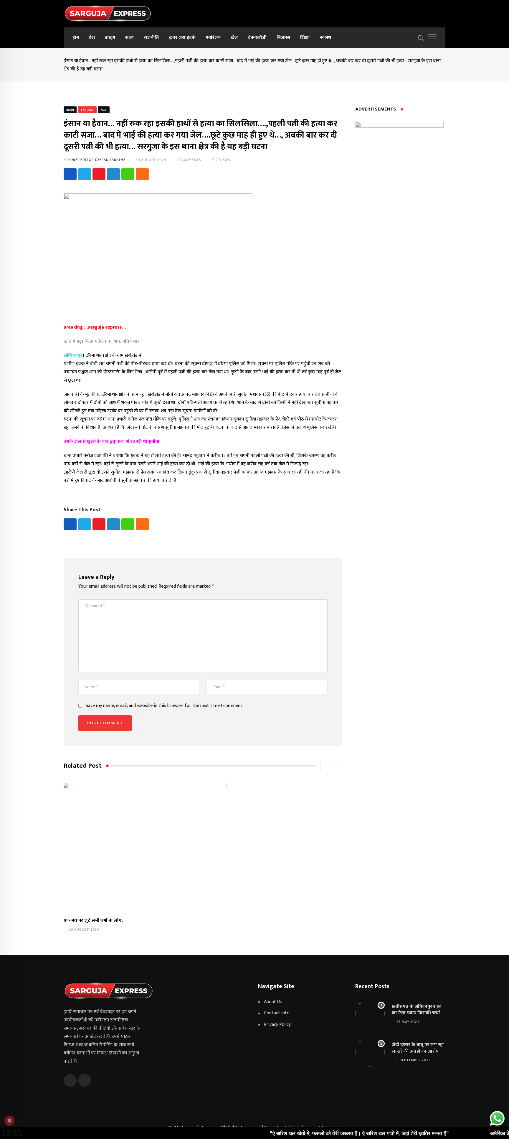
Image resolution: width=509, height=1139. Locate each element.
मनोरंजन (213, 38)
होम (75, 38)
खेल (234, 38)
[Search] (421, 37)
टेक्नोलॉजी (257, 38)
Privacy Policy (277, 1024)
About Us (273, 1002)
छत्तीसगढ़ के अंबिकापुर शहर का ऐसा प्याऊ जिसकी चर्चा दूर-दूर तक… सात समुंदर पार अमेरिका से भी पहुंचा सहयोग (417, 1016)
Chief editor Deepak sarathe (97, 160)
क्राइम (110, 38)
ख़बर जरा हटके (182, 38)
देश (92, 38)
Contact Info (277, 1013)
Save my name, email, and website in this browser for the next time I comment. (164, 705)
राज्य (129, 38)
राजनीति (151, 38)
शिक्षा (305, 38)
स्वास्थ (325, 38)
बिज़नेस (283, 38)
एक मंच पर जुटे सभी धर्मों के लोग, (93, 920)
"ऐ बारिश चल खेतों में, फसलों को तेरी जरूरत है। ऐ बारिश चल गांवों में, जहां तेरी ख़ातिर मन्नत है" (328, 1133)
